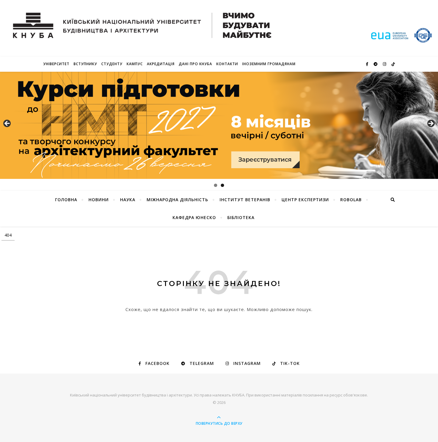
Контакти (227, 63)
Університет (56, 63)
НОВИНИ (98, 199)
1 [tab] (215, 185)
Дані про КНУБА (195, 63)
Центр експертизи (305, 199)
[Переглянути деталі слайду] (219, 125)
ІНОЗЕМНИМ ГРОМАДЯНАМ (269, 63)
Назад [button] (7, 123)
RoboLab (351, 199)
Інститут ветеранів (245, 199)
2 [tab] (222, 185)
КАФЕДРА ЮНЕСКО (194, 217)
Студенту (111, 63)
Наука (127, 199)
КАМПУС (135, 63)
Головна (66, 199)
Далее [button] (430, 123)
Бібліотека (240, 217)
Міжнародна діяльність (177, 199)
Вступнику (85, 63)
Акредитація (161, 63)
